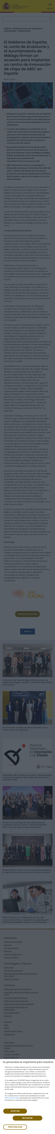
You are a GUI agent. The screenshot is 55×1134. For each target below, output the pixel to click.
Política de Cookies (12, 1098)
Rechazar (27, 1118)
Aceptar (15, 1111)
